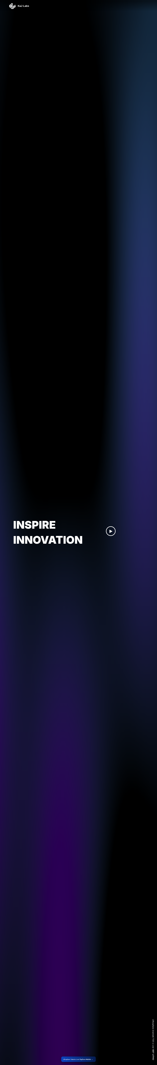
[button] (111, 531)
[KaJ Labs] (12, 6)
